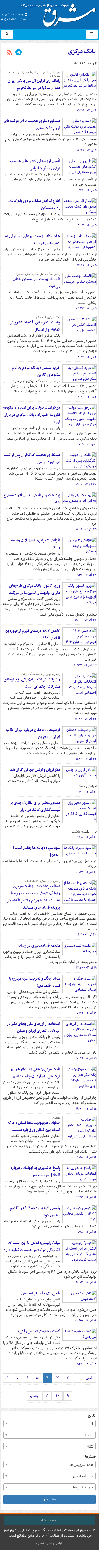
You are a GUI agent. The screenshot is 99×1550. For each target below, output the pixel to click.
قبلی (89, 1378)
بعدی (34, 1396)
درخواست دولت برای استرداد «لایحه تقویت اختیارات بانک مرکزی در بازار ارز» (31, 414)
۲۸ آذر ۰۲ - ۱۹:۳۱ (86, 574)
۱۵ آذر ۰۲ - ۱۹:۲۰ (86, 1108)
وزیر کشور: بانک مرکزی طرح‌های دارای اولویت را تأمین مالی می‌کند (34, 589)
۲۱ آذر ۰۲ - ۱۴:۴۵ (86, 837)
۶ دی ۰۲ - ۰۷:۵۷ (86, 150)
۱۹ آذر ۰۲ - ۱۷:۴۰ (86, 967)
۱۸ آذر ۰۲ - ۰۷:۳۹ (86, 1013)
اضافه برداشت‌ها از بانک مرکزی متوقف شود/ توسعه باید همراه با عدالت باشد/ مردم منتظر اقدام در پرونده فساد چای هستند (33, 897)
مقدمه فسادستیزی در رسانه (39, 945)
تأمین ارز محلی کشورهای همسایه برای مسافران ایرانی (35, 165)
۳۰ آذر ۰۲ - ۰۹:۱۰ (86, 484)
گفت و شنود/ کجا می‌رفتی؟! (38, 1331)
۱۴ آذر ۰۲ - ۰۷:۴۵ (86, 1320)
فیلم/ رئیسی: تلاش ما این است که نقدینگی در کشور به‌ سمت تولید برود (31, 1246)
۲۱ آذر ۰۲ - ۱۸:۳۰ (86, 792)
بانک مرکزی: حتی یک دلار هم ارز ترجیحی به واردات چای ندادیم (35, 1073)
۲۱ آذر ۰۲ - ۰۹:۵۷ (86, 872)
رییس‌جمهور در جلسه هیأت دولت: (40, 674)
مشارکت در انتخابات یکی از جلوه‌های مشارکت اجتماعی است (32, 683)
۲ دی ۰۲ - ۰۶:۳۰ (86, 396)
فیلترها (90, 1456)
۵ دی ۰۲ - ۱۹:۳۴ (87, 190)
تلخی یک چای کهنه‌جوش (40, 1293)
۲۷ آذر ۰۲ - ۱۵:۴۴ (86, 620)
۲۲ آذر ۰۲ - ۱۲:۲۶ (86, 719)
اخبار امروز (49, 1499)
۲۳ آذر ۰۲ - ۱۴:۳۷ (85, 665)
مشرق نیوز (58, 13)
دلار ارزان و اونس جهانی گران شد (35, 769)
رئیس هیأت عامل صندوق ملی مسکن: (38, 274)
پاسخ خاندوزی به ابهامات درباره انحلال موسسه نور (35, 1171)
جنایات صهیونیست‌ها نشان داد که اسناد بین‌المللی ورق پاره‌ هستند (33, 1126)
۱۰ (57, 1396)
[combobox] (49, 1423)
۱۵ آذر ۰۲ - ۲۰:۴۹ (86, 1058)
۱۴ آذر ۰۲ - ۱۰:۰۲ (86, 1282)
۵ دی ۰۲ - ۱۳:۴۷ (86, 225)
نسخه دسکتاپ (49, 1520)
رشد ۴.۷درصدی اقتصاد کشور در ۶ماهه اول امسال (35, 326)
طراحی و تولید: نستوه (49, 1543)
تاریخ (92, 1416)
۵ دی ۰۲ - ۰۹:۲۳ (86, 308)
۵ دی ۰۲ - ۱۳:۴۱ (87, 265)
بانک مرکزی (82, 51)
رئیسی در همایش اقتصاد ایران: (42, 881)
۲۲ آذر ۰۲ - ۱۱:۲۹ (86, 759)
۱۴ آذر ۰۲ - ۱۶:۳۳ (86, 1197)
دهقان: (56, 1117)
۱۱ (47, 1396)
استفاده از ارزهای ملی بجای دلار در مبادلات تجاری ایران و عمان (33, 1027)
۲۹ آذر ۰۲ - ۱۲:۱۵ (86, 529)
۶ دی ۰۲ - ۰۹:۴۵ (87, 110)
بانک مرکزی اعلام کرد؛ (47, 317)
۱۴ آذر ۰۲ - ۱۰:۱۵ (87, 1232)
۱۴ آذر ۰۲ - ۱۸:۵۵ (86, 1157)
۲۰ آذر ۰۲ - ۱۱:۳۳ (86, 934)
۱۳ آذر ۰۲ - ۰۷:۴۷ (86, 1363)
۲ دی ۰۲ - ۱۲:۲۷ (87, 357)
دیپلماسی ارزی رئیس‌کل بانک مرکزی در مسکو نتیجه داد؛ (33, 74)
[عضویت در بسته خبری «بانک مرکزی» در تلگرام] (18, 53)
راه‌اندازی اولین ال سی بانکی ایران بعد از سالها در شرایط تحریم (34, 84)
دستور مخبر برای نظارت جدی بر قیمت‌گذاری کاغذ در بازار (35, 806)
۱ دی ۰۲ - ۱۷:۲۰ (87, 444)
